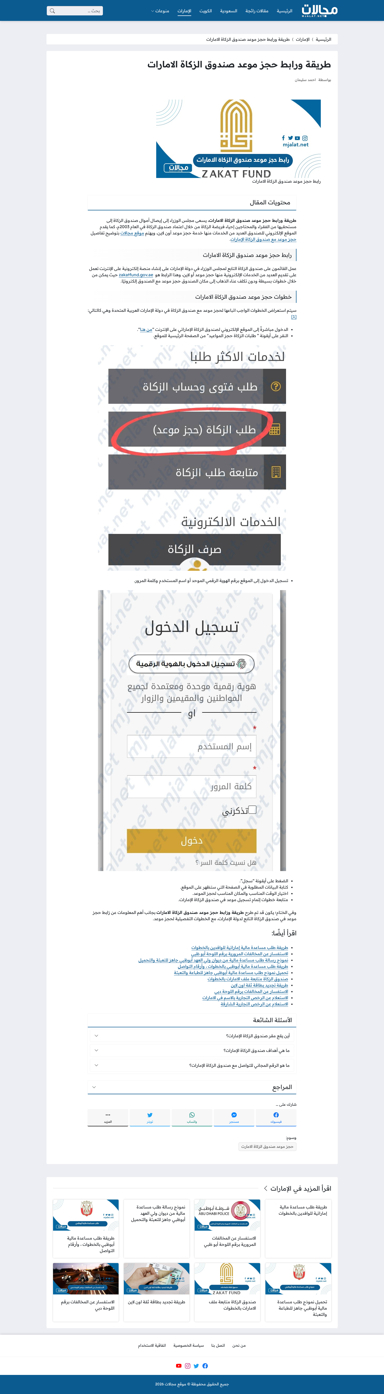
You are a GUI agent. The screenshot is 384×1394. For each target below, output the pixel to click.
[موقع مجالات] (319, 11)
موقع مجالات (132, 232)
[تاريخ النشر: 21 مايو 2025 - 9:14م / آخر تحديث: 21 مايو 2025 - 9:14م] (286, 79)
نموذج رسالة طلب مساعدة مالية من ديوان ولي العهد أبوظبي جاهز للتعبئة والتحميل (213, 960)
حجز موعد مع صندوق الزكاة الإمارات (263, 239)
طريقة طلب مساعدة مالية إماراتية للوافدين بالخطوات (239, 947)
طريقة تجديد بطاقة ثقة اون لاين (259, 985)
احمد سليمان (305, 79)
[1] (293, 316)
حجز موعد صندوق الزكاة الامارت (267, 1146)
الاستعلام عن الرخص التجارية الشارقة (254, 1003)
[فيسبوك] (205, 1365)
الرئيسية (323, 39)
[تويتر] (196, 1365)
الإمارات (303, 39)
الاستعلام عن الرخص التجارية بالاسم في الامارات (245, 997)
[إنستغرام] (187, 1365)
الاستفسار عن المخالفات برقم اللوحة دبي (251, 991)
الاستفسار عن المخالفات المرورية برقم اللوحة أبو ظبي (239, 953)
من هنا (146, 329)
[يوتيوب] (178, 1365)
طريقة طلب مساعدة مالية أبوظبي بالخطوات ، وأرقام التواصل (233, 966)
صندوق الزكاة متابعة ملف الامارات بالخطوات (248, 978)
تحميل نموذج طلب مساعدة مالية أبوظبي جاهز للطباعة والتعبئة (231, 972)
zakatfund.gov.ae (136, 274)
